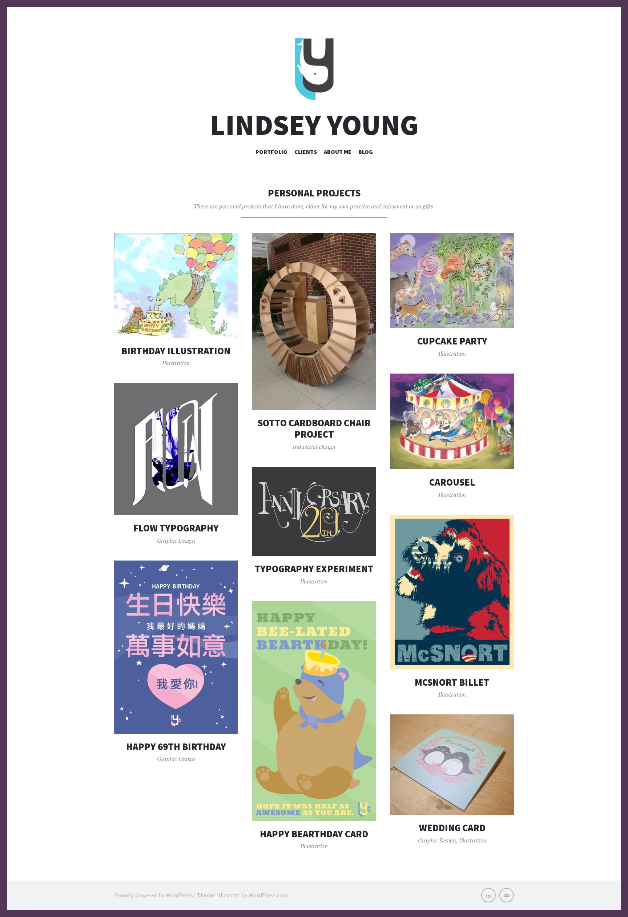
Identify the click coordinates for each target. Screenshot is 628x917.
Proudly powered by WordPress (153, 895)
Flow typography (176, 528)
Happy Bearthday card (314, 834)
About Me (337, 151)
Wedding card (452, 828)
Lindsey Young (314, 125)
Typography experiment (314, 569)
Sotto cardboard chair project (314, 428)
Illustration (176, 363)
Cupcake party (452, 341)
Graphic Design (176, 541)
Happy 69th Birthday (176, 747)
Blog (365, 151)
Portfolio (271, 151)
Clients (305, 151)
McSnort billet (452, 682)
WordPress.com (268, 895)
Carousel (452, 482)
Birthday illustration (175, 351)
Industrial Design (314, 447)
